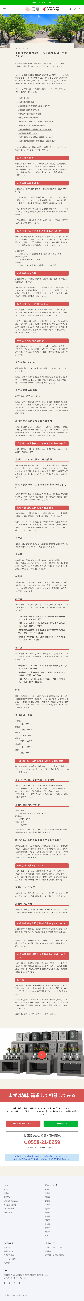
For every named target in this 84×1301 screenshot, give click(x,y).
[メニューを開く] (4, 9)
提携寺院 (7, 1193)
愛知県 (47, 1201)
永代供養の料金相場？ (27, 102)
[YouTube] (19, 1282)
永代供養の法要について (28, 133)
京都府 (47, 1212)
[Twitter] (9, 1282)
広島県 (47, 1228)
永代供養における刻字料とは (29, 114)
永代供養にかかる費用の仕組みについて (34, 106)
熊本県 (47, 1235)
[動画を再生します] (42, 1055)
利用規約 (7, 1263)
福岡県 (47, 1232)
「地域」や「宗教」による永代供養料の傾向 (35, 121)
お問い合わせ (9, 1209)
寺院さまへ (8, 1212)
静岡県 (47, 1197)
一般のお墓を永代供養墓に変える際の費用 (35, 129)
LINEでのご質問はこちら (42, 2)
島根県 (47, 1224)
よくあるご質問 (10, 1205)
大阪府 (47, 1220)
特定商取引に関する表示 (54, 1255)
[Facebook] (4, 1282)
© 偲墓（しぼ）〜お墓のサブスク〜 (17, 1295)
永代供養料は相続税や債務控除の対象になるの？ (37, 141)
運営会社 (7, 1247)
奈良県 (47, 1216)
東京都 (47, 1189)
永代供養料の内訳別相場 (28, 118)
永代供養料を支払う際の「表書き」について (35, 137)
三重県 (47, 1205)
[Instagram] (14, 1282)
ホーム (6, 1189)
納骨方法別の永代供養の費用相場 (31, 125)
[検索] (75, 9)
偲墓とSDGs (8, 1251)
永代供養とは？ (24, 98)
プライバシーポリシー (53, 1247)
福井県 (47, 1193)
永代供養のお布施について (28, 110)
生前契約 (7, 1197)
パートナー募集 (10, 1259)
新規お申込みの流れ (11, 1201)
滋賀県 (47, 1209)
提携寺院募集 (9, 1255)
